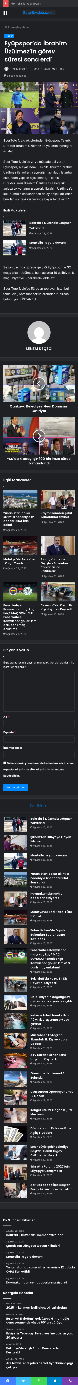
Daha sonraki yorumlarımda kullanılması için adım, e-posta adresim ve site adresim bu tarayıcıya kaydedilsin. (38, 769)
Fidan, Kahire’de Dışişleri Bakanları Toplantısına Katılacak (54, 565)
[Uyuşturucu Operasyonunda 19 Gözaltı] (15, 1097)
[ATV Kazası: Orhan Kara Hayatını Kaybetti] (15, 1060)
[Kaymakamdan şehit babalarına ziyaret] (58, 499)
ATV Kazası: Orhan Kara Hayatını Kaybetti (48, 1057)
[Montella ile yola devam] (14, 247)
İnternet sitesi (12, 747)
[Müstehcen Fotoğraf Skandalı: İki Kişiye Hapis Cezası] (15, 1040)
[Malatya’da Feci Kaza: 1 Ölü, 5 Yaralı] (20, 545)
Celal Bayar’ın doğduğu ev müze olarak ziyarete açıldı (51, 999)
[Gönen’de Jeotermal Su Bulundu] (15, 1079)
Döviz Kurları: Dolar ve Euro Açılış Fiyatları (50, 1130)
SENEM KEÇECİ (19, 69)
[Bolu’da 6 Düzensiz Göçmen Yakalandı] (14, 228)
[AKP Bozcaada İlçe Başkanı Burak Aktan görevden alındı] (15, 1190)
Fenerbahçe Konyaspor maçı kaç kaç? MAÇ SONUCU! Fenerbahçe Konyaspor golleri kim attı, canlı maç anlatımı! (19, 617)
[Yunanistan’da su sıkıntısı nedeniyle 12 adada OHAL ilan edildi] (20, 499)
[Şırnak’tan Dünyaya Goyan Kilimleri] (15, 842)
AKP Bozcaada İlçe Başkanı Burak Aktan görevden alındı (51, 1187)
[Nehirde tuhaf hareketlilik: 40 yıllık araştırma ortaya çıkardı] (15, 1021)
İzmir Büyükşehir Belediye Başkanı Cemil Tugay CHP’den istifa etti (49, 1151)
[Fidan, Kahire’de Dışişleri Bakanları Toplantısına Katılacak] (58, 545)
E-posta (9, 732)
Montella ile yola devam (26, 3)
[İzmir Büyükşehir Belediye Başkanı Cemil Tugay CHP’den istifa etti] (15, 1152)
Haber (26, 27)
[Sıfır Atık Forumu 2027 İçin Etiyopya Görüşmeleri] (15, 1172)
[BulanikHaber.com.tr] (39, 12)
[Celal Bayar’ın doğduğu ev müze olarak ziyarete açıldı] (15, 1002)
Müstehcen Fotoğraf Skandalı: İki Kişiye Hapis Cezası (48, 1039)
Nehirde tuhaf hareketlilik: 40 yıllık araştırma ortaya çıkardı (50, 1019)
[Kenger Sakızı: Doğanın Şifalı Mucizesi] (15, 1115)
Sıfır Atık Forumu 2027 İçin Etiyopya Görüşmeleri (50, 1168)
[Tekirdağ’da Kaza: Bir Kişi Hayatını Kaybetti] (58, 591)
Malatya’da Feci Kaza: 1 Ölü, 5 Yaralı (20, 561)
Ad (6, 716)
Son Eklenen (39, 805)
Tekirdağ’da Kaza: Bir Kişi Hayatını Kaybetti (57, 607)
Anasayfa (13, 27)
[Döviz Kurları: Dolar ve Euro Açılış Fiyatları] (15, 1134)
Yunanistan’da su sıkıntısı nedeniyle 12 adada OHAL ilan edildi (18, 519)
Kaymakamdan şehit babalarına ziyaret (56, 515)
